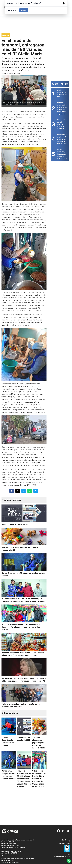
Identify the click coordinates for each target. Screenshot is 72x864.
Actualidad (5, 35)
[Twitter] (63, 830)
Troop (68, 856)
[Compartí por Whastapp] (29, 491)
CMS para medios (59, 856)
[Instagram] (67, 830)
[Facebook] (58, 830)
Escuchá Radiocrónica (7, 858)
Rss (69, 854)
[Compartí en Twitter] (17, 491)
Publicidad (67, 842)
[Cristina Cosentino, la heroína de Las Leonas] (9, 726)
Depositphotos (5, 855)
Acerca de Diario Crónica (8, 860)
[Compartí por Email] (23, 491)
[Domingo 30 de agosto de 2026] (24, 513)
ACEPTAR (23, 10)
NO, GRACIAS (12, 10)
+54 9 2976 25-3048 (13, 853)
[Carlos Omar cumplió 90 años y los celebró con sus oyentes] (24, 562)
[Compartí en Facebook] (11, 491)
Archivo (31, 858)
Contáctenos (66, 840)
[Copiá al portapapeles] (35, 491)
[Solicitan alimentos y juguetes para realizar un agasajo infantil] (24, 536)
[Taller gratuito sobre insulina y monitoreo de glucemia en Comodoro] (24, 693)
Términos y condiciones (21, 858)
